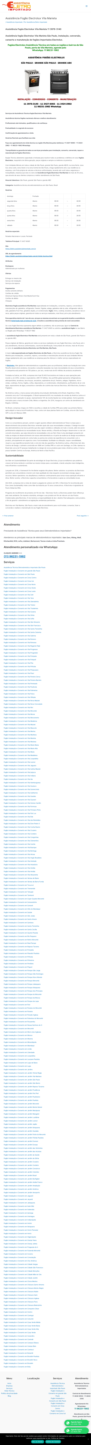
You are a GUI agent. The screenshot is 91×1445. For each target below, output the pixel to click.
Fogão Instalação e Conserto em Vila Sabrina (20, 636)
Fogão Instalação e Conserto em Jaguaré (18, 1196)
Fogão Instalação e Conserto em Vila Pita (18, 663)
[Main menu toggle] (86, 6)
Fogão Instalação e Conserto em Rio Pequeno (20, 936)
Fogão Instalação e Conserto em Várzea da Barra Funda (24, 882)
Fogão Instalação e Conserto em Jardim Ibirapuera (22, 1127)
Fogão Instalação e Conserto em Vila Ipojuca (20, 772)
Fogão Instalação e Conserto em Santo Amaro (20, 919)
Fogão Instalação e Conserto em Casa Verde (20, 1332)
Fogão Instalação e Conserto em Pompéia (19, 950)
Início (9, 1383)
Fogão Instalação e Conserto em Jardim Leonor (21, 1121)
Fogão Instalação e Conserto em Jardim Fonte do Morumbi (25, 1134)
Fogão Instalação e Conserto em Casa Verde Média (22, 1322)
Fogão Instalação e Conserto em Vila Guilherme (21, 793)
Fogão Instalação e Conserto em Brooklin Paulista (21, 1356)
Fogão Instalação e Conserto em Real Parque (20, 943)
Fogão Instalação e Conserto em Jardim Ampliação (22, 1186)
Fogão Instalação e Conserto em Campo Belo (20, 1346)
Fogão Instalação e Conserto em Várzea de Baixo (21, 878)
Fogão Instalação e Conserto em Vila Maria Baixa (21, 745)
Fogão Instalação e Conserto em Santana (18, 923)
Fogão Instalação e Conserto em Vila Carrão (19, 844)
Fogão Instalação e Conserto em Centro (18, 1312)
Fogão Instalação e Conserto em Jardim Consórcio (22, 1168)
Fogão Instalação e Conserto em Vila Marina (19, 731)
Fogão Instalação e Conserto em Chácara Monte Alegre (24, 1288)
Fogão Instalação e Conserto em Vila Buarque (20, 847)
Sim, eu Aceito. (37, 1442)
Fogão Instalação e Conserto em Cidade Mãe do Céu (23, 1274)
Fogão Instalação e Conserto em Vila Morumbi (20, 711)
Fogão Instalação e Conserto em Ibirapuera (19, 1227)
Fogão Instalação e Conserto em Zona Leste (20, 591)
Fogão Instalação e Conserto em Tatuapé (18, 892)
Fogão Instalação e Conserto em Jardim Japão (20, 1124)
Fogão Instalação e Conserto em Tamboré (19, 895)
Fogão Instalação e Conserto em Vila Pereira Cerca (22, 677)
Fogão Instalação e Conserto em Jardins (18, 1069)
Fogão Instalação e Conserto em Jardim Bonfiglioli (21, 1179)
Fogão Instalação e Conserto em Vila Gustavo (20, 786)
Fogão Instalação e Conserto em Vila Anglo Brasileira (22, 858)
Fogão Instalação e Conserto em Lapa (17, 1066)
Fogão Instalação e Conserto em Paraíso (18, 1011)
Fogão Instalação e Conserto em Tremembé (19, 888)
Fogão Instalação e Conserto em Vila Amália (19, 871)
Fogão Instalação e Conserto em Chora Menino (20, 1281)
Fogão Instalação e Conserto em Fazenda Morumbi (22, 1250)
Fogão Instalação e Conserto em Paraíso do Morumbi (23, 1008)
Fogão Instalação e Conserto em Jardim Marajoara (22, 1110)
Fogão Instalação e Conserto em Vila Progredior (21, 653)
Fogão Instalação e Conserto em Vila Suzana (20, 612)
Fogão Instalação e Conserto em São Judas (19, 916)
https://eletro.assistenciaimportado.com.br (20, 249)
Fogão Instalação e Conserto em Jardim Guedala (21, 1131)
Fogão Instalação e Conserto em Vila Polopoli (20, 659)
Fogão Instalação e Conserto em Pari (17, 1005)
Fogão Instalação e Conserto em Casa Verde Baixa (22, 1326)
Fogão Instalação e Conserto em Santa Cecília (20, 929)
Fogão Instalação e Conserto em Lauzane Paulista (22, 1059)
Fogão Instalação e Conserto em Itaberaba (19, 1209)
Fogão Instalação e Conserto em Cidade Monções (21, 1271)
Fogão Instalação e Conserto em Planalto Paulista (21, 953)
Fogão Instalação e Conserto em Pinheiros (19, 960)
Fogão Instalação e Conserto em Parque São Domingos (23, 974)
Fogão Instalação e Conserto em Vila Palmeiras (20, 690)
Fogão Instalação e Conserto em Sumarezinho (20, 902)
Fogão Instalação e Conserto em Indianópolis (20, 1220)
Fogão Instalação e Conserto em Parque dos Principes (23, 991)
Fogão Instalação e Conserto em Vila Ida (18, 779)
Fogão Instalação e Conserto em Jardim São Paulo (22, 1080)
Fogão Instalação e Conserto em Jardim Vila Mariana (22, 1076)
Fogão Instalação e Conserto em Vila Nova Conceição (23, 704)
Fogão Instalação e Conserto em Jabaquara (19, 1203)
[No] (88, 1439)
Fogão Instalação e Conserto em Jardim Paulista (21, 1100)
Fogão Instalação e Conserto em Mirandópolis (20, 1042)
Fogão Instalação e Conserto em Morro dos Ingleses (22, 1032)
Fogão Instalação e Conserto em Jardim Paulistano (22, 1097)
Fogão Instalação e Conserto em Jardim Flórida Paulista (24, 1138)
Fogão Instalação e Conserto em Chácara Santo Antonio (24, 1285)
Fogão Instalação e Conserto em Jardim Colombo (21, 1172)
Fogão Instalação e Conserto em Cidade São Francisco (23, 1267)
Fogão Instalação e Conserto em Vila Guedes (20, 796)
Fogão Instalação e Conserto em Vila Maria (19, 752)
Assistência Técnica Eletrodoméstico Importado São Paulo (24, 567)
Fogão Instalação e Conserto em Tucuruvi (19, 885)
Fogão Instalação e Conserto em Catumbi (18, 1319)
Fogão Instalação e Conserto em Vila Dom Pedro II (22, 823)
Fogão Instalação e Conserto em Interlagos (19, 1216)
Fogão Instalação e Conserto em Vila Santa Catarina (22, 632)
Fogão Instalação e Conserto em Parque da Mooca (22, 998)
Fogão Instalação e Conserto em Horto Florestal (21, 1230)
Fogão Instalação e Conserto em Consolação (20, 1257)
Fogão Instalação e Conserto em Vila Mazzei (19, 724)
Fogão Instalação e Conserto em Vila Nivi (18, 707)
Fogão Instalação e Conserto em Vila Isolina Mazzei (22, 769)
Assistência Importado (14, 22)
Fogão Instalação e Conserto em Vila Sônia (19, 615)
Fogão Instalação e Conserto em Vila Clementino (21, 841)
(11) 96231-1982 (14, 556)
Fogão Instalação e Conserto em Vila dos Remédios (22, 820)
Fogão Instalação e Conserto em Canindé (18, 1339)
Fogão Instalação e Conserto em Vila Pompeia (20, 656)
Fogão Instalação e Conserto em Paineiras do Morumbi (23, 1018)
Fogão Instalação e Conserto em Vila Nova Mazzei (22, 700)
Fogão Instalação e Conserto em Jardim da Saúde (21, 1155)
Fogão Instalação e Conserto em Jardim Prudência (22, 1090)
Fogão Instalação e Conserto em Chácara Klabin (21, 1291)
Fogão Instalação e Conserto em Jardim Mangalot (21, 1114)
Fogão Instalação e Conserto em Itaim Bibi (19, 1206)
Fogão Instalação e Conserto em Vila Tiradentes (21, 608)
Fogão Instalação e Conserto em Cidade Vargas (21, 1264)
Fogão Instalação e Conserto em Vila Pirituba (20, 666)
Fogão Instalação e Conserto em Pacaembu (19, 1022)
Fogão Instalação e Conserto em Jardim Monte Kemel (23, 1107)
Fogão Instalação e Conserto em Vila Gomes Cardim (22, 803)
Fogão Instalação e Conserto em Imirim (18, 1223)
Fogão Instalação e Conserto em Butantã (18, 1353)
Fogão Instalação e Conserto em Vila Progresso (21, 649)
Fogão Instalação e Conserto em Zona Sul (19, 581)
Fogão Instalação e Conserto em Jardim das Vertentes (23, 1148)
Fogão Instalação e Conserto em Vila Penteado (20, 683)
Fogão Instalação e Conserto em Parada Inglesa (21, 1015)
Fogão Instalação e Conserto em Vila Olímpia (20, 697)
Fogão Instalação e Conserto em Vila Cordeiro (20, 834)
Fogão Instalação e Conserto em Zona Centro (20, 578)
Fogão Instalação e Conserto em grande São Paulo (22, 571)
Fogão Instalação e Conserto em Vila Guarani (20, 800)
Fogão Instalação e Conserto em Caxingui (19, 1315)
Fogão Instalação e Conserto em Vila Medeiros (20, 721)
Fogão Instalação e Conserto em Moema (18, 1039)
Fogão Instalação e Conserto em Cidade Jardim (21, 1278)
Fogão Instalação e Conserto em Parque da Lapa (21, 1001)
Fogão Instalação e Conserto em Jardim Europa (21, 1145)
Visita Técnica (9, 1391)
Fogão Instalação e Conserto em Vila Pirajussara (21, 670)
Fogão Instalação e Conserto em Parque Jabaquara (22, 984)
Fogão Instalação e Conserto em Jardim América (21, 1189)
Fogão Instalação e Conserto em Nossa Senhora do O (23, 1025)
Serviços (9, 1388)
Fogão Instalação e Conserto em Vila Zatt (18, 595)
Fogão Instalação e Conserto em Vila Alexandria (21, 875)
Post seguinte (83, 516)
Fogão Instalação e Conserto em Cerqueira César (21, 1309)
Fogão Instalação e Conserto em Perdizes (19, 963)
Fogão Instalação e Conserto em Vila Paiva (19, 694)
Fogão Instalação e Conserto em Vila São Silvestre (22, 622)
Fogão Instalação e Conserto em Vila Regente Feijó (22, 646)
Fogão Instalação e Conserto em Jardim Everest (21, 1141)
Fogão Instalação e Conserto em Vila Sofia (19, 619)
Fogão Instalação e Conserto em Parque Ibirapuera (22, 987)
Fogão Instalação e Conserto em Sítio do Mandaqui (22, 909)
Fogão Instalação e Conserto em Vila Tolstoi (19, 605)
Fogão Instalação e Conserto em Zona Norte (20, 584)
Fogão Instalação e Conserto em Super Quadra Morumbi (24, 899)
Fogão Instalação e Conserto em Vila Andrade (20, 861)
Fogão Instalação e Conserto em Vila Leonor (19, 762)
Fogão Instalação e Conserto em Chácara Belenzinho (23, 1305)
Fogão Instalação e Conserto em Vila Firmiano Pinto (22, 810)
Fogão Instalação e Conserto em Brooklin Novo (20, 1360)
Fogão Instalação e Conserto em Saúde (18, 912)
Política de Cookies (53, 1442)
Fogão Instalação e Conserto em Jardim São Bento (22, 1083)
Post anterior (8, 516)
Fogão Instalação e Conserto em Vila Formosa (20, 806)
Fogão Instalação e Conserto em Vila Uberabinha (21, 601)
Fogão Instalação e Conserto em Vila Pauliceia (20, 687)
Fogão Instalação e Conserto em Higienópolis (20, 1237)
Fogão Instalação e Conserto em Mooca (18, 1035)
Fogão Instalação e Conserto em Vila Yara (19, 598)
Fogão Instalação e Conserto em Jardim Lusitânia (21, 1117)
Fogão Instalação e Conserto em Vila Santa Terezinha (23, 629)
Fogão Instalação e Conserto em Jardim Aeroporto (22, 1192)
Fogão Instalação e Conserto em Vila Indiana (20, 776)
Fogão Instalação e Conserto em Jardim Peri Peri (21, 1093)
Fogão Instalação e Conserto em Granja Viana (20, 1240)
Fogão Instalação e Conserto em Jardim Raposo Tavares (24, 1086)
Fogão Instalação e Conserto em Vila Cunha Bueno (22, 827)
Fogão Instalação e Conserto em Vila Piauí (19, 673)
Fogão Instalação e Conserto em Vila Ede (18, 817)
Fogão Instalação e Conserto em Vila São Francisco (22, 625)
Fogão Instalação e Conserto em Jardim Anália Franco (23, 1182)
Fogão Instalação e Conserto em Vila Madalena (20, 755)
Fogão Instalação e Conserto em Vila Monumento (21, 718)
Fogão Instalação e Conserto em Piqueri (18, 967)
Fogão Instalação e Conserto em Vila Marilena (20, 735)
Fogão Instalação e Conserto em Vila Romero (20, 639)
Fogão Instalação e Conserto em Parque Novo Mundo (23, 977)
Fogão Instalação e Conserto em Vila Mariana (20, 742)
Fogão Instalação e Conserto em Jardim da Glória (21, 1158)
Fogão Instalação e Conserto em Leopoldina (19, 1056)
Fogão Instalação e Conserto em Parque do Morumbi (22, 994)
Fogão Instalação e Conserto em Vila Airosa (19, 854)
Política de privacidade (9, 1393)
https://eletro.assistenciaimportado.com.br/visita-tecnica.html (28, 256)
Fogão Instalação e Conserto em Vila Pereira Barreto (22, 680)
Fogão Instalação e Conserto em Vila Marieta (20, 738)
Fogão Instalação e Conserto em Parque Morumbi (21, 981)
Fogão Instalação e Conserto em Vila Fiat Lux (20, 813)
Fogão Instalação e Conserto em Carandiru (19, 1336)
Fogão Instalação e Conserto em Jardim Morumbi (21, 1104)
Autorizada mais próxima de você (23, 321)
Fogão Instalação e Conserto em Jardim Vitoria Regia (23, 1073)
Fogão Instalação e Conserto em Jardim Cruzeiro (21, 1162)
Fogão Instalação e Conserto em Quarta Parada (21, 933)
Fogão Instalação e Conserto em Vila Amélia (19, 868)
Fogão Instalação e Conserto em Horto (17, 1233)
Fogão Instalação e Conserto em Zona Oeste (20, 588)
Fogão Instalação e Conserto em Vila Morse (19, 714)
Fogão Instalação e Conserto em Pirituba (18, 957)
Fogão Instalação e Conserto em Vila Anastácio (21, 864)
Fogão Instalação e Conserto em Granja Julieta (20, 1244)
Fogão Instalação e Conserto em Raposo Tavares (21, 946)
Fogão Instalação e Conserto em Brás (17, 1367)
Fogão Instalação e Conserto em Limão (18, 1049)
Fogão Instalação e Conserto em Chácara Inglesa (21, 1298)
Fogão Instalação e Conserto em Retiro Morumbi (21, 940)
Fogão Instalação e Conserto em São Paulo (19, 574)
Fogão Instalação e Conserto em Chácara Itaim (21, 1295)
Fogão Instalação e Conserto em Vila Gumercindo (21, 789)
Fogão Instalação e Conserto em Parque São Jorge (22, 970)
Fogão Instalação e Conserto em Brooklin (18, 1363)
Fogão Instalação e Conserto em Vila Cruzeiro (20, 830)
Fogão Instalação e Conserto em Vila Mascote (20, 728)
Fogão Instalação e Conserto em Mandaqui (19, 1046)
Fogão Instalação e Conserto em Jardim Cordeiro (21, 1165)
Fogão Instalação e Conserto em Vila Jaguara (20, 765)
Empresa (9, 1386)
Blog (9, 1396)
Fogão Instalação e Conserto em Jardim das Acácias (22, 1151)
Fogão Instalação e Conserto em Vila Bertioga (20, 851)
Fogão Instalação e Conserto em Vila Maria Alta (21, 748)
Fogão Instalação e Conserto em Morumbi (19, 1028)
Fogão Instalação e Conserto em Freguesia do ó (21, 1247)
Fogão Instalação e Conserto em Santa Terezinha (21, 926)
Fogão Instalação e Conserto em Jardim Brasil (20, 1175)
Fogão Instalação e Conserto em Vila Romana (20, 642)
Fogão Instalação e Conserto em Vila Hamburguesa (22, 783)
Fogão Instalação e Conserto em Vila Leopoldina (21, 759)
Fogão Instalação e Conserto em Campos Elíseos (21, 1343)
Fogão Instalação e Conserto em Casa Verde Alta (21, 1329)
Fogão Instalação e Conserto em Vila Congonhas (21, 837)
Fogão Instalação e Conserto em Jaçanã (18, 1199)
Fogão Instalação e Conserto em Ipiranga (18, 1213)
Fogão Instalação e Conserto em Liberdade (19, 1052)
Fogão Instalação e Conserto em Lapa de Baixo (21, 1063)
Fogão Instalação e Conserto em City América (20, 1261)
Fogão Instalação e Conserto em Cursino (18, 1254)
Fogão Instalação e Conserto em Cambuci (19, 1350)
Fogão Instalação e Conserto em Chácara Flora (21, 1302)
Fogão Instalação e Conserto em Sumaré (18, 905)
